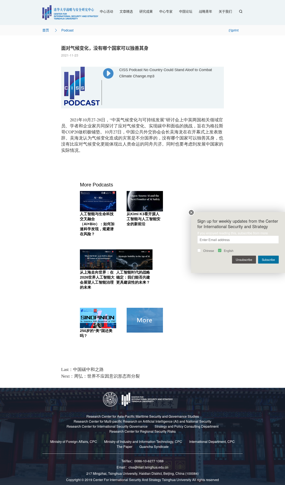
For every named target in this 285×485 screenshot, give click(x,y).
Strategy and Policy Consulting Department (186, 426)
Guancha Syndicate (154, 446)
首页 (45, 30)
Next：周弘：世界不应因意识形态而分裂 (100, 376)
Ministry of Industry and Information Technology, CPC (143, 441)
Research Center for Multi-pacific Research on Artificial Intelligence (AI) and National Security (142, 421)
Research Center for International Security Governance (107, 426)
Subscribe (268, 260)
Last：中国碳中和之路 (82, 369)
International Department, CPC (212, 441)
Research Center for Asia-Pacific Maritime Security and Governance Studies (142, 416)
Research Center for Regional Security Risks (142, 431)
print (235, 30)
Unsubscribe (244, 260)
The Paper (124, 446)
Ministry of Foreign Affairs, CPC (73, 441)
